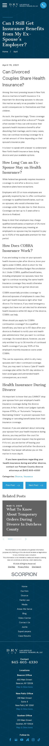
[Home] (24, 5)
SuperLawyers (24, 631)
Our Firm (24, 591)
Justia (24, 627)
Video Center (24, 618)
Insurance (28, 476)
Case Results (24, 636)
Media (24, 604)
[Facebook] (10, 739)
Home (24, 586)
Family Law (25, 600)
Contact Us (24, 622)
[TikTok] (38, 739)
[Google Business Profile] (16, 739)
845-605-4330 (24, 662)
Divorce (18, 476)
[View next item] (26, 539)
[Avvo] (27, 739)
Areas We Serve (24, 609)
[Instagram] (33, 739)
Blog (24, 613)
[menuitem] (11, 567)
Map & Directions (24, 687)
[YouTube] (21, 739)
